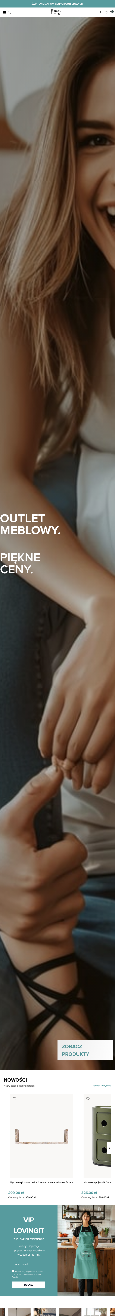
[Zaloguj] (9, 12)
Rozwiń (15, 1277)
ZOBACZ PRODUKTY (75, 1050)
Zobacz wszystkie (102, 1085)
